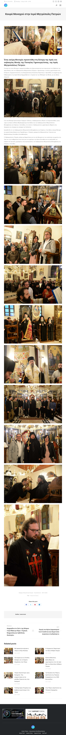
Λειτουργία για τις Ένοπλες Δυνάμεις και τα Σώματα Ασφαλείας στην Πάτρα (21, 660)
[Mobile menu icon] (60, 5)
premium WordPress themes (38, 731)
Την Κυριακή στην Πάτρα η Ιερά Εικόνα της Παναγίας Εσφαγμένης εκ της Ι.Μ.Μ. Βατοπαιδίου (52, 676)
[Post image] (8, 651)
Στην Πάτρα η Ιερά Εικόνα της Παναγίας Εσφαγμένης (53, 689)
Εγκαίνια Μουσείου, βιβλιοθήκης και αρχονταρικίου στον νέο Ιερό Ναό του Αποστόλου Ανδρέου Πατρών (53, 662)
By (37, 592)
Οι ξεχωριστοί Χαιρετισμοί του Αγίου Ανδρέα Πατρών (52, 649)
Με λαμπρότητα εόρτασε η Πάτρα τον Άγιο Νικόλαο (21, 649)
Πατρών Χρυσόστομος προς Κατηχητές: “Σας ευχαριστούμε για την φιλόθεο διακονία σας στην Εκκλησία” (22, 677)
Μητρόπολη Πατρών (10, 27)
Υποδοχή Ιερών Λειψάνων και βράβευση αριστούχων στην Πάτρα (22, 690)
